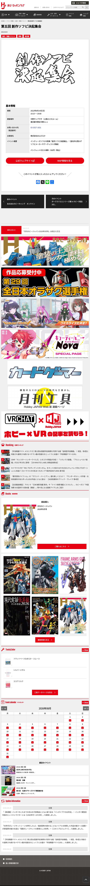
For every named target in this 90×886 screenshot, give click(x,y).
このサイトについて (58, 7)
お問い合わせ (45, 7)
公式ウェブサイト (24, 160)
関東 (20, 36)
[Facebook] (38, 182)
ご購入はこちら (60, 546)
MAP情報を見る (64, 160)
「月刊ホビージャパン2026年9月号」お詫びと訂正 (41, 231)
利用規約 (9, 859)
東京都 (27, 36)
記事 (50, 808)
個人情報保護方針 (12, 863)
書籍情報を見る (43, 640)
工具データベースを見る (43, 692)
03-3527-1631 (36, 127)
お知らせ (36, 7)
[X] (42, 182)
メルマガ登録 (81, 3)
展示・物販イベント (8, 36)
